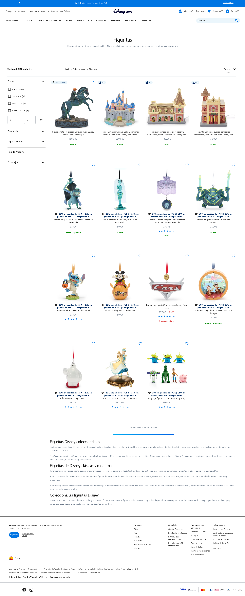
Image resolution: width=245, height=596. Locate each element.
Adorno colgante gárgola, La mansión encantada (213, 221)
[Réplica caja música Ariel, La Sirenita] (120, 368)
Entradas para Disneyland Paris (174, 538)
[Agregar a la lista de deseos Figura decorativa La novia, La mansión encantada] (140, 165)
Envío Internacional (198, 539)
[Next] (226, 2)
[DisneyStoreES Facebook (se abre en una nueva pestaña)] (24, 589)
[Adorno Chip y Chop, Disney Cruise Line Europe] (213, 281)
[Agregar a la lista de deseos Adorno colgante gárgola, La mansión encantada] (233, 165)
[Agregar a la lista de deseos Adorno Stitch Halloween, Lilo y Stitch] (93, 256)
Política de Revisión (221, 543)
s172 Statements (80, 572)
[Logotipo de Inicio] (122, 12)
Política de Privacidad (86, 569)
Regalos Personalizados (177, 533)
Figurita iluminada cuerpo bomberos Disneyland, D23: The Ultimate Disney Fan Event (213, 133)
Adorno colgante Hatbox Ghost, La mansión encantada (73, 221)
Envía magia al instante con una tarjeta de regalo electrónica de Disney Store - (122, 3)
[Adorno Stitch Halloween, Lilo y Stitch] (73, 281)
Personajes (13, 162)
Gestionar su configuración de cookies (55, 572)
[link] (167, 231)
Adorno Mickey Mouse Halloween (119, 310)
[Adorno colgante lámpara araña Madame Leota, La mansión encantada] (167, 190)
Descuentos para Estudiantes (197, 526)
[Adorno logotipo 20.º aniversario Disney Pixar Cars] (167, 281)
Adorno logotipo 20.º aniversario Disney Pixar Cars (166, 306)
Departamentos (15, 141)
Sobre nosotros (219, 525)
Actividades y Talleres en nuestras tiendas (223, 534)
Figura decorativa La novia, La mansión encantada (120, 221)
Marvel (137, 537)
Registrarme (14, 535)
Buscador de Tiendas (221, 529)
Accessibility (95, 572)
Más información (197, 554)
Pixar (136, 533)
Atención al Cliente (199, 532)
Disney (136, 529)
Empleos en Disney (221, 539)
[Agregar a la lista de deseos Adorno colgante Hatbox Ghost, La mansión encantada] (93, 165)
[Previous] (19, 2)
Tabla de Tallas (196, 547)
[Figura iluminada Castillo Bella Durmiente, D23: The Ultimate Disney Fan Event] (120, 107)
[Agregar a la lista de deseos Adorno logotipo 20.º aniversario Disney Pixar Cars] (187, 256)
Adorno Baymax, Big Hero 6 (73, 398)
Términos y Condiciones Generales (23, 572)
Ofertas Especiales (175, 529)
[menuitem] (12, 20)
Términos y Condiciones (200, 551)
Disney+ (9, 11)
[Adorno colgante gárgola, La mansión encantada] (213, 190)
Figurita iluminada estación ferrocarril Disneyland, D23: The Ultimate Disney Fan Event (166, 133)
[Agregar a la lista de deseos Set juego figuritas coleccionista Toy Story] (187, 343)
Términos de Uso (34, 569)
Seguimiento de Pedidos (60, 11)
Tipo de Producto (16, 152)
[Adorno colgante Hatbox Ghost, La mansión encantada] (73, 190)
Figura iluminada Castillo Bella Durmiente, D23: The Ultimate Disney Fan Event (120, 133)
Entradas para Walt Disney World (176, 544)
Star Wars (138, 540)
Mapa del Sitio (69, 569)
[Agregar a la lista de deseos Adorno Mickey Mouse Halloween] (140, 256)
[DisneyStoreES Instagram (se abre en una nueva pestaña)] (31, 589)
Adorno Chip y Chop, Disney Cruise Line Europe (213, 312)
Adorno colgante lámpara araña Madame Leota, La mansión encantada (166, 221)
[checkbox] (16, 89)
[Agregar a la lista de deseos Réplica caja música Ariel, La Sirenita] (140, 343)
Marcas (137, 548)
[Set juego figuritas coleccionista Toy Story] (167, 368)
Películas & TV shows (142, 544)
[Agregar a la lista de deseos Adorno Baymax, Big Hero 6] (93, 343)
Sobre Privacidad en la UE (125, 569)
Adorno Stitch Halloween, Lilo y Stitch (73, 310)
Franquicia (13, 131)
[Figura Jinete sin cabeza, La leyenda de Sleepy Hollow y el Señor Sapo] (73, 107)
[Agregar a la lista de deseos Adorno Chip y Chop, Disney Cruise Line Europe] (233, 256)
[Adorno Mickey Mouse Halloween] (120, 281)
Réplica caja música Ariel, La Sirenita (120, 398)
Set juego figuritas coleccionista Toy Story (166, 398)
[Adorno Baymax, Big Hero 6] (73, 368)
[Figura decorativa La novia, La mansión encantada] (120, 190)
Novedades (172, 525)
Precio (11, 81)
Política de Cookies (105, 569)
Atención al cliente (37, 11)
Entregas (194, 535)
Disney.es (21, 11)
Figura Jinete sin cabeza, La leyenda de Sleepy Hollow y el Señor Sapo (73, 133)
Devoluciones (196, 543)
